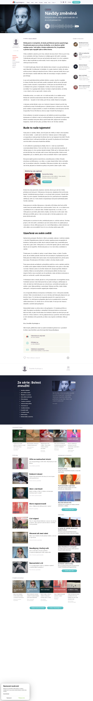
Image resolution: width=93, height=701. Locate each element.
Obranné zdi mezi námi (38, 533)
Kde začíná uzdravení (26, 397)
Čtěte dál (15, 455)
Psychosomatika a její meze (66, 486)
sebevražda (15, 57)
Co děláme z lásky (73, 589)
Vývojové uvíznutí (18, 439)
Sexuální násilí (24, 410)
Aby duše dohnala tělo (64, 502)
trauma (14, 63)
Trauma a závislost (26, 401)
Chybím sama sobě (73, 439)
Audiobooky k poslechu (64, 455)
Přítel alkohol (24, 399)
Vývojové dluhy (62, 469)
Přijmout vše (22, 698)
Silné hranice (24, 414)
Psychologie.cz (18, 2)
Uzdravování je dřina (26, 403)
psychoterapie (15, 62)
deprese (14, 55)
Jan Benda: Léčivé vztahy (65, 563)
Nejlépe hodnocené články (38, 607)
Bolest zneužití (33, 38)
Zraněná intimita (25, 408)
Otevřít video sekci (69, 570)
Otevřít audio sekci (69, 509)
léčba (13, 60)
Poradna (41, 2)
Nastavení (9, 698)
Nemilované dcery (83, 42)
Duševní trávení (83, 65)
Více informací (6, 693)
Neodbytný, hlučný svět (39, 548)
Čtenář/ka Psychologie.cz (16, 46)
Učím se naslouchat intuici (40, 459)
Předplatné (76, 2)
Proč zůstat (30, 439)
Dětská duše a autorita (27, 416)
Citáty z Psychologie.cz (55, 607)
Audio (32, 2)
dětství (14, 65)
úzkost (14, 58)
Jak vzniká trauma (25, 392)
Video (36, 2)
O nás (53, 2)
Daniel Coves (6, 31)
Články (28, 2)
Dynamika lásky (47, 174)
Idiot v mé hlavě (83, 75)
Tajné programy (58, 439)
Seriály (45, 2)
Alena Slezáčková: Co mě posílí (67, 547)
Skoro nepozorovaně (84, 85)
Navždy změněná (25, 390)
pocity (13, 67)
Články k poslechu (78, 38)
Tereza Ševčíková (54, 330)
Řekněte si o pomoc (26, 394)
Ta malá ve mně (25, 412)
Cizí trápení (34, 518)
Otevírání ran (24, 405)
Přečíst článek (47, 181)
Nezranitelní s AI (36, 563)
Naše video (61, 514)
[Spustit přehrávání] (47, 26)
